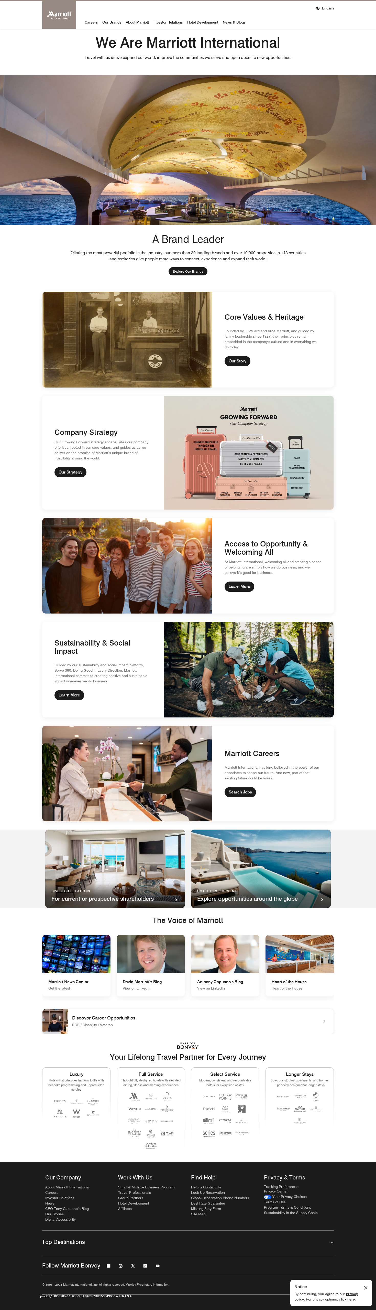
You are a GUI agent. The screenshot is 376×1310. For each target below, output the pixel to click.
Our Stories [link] (54, 1214)
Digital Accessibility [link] (60, 1219)
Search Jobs (240, 792)
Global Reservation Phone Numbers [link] (220, 1198)
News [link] (49, 1203)
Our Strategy (70, 472)
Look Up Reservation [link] (208, 1192)
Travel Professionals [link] (134, 1192)
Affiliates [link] (125, 1209)
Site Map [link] (198, 1214)
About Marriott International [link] (67, 1187)
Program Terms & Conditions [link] (287, 1207)
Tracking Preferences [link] (281, 1187)
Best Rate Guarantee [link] (208, 1203)
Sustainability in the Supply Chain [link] (291, 1213)
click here (347, 1299)
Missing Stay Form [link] (206, 1209)
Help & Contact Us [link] (206, 1187)
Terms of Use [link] (275, 1202)
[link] (188, 271)
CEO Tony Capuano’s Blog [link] (67, 1209)
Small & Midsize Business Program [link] (146, 1187)
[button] (325, 7)
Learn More (239, 586)
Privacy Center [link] (276, 1191)
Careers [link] (51, 1192)
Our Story (237, 361)
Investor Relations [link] (59, 1198)
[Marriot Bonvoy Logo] (188, 1045)
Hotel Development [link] (133, 1203)
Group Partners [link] (130, 1198)
